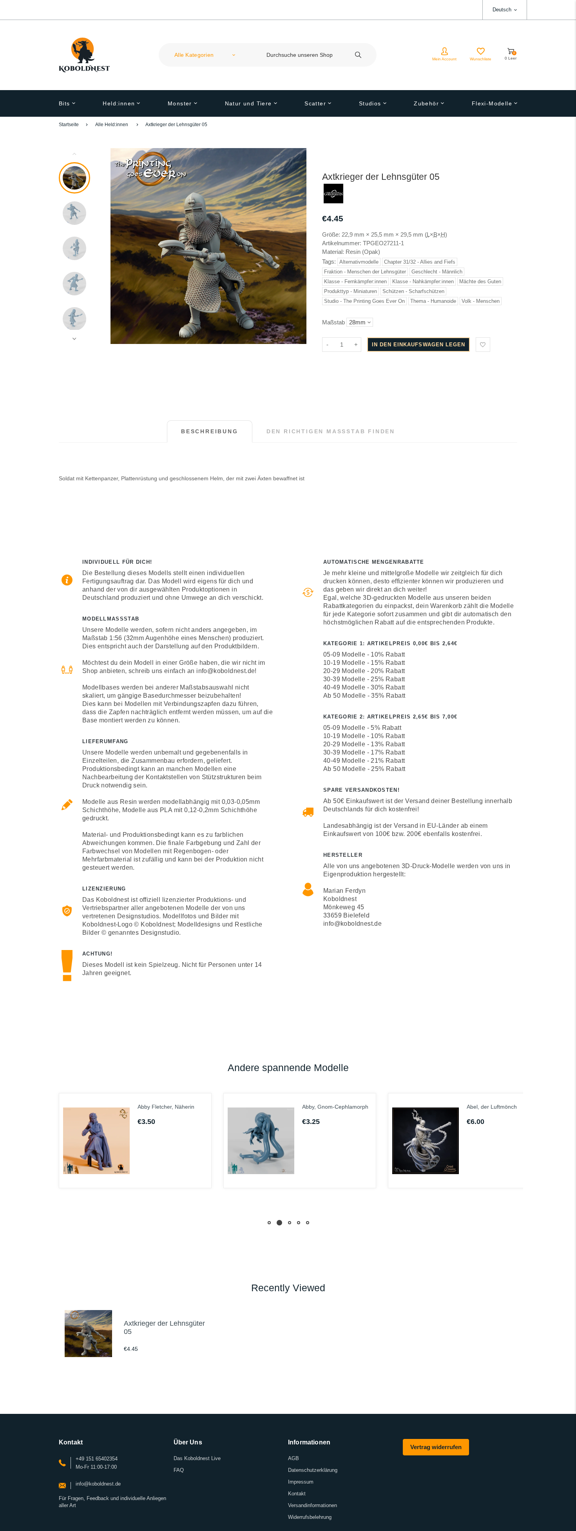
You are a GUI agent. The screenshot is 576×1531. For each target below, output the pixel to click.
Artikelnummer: (342, 243)
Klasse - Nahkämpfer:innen (423, 281)
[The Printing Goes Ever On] (333, 201)
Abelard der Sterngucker (345, 1107)
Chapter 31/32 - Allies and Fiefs (419, 262)
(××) (436, 234)
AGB (293, 1458)
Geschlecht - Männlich (436, 272)
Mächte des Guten (480, 281)
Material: (334, 251)
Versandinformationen (312, 1505)
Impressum (300, 1482)
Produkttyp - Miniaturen (350, 291)
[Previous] (119, 246)
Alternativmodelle (359, 262)
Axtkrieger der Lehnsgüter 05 (176, 124)
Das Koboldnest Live (197, 1458)
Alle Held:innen (111, 124)
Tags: (329, 261)
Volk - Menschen (481, 301)
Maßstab (333, 322)
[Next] (297, 246)
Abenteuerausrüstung (506, 1107)
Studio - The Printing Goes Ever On (364, 301)
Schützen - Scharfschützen (413, 291)
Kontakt (297, 1494)
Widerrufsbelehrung (309, 1517)
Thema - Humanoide (433, 301)
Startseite (69, 124)
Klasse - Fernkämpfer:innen (355, 281)
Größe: (331, 234)
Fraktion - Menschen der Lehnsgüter (365, 272)
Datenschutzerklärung (312, 1470)
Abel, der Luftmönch (175, 1107)
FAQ (179, 1470)
